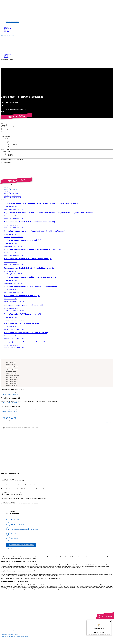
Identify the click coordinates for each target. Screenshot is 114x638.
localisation (3, 125)
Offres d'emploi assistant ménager (12, 192)
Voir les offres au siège (9, 411)
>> (4, 357)
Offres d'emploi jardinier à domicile (12, 196)
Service (3, 123)
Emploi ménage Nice (11, 371)
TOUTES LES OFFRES (12, 22)
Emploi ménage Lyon (11, 364)
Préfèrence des (12, 608)
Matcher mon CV (16, 116)
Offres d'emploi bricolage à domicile (12, 197)
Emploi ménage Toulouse (12, 369)
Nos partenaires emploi (12, 593)
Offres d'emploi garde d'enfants (11, 187)
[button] (57, 138)
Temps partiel (10, 155)
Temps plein (10, 154)
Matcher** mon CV (9, 19)
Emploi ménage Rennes (11, 383)
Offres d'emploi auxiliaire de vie (11, 189)
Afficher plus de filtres (6, 159)
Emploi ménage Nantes (11, 373)
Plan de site (9, 594)
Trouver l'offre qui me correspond (21, 545)
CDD (8, 142)
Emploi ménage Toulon (11, 385)
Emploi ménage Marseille (12, 366)
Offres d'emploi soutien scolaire (11, 193)
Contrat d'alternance (12, 144)
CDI (8, 141)
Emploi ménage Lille (11, 381)
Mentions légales (11, 605)
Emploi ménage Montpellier (12, 375)
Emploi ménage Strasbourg (12, 377)
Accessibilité (7, 609)
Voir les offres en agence (10, 402)
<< (4, 350)
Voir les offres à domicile (10, 394)
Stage (8, 146)
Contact (8, 591)
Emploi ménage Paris (11, 362)
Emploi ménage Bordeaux (12, 379)
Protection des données (12, 607)
